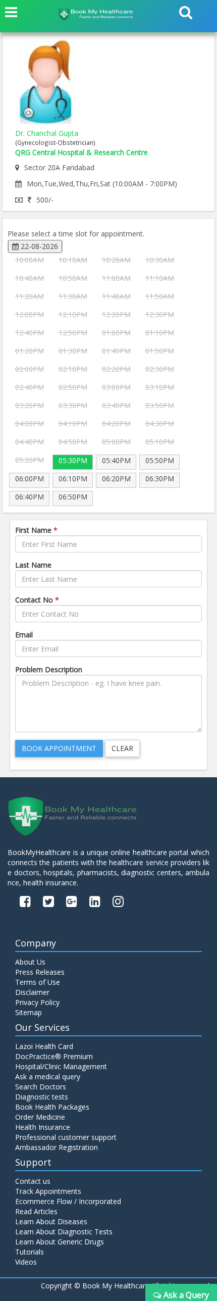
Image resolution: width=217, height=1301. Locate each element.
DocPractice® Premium (54, 1056)
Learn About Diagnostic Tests (64, 1231)
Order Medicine (40, 1117)
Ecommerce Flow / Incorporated (68, 1201)
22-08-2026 (38, 246)
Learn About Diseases (51, 1221)
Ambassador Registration (56, 1147)
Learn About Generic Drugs (59, 1241)
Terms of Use (37, 982)
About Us (30, 962)
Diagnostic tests (41, 1097)
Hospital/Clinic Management (61, 1066)
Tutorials (29, 1252)
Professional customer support (66, 1137)
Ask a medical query (47, 1076)
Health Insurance (42, 1127)
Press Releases (40, 972)
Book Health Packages (52, 1107)
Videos (26, 1262)
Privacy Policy (37, 1002)
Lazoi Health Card (44, 1046)
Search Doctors (40, 1086)
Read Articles (36, 1211)
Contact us (32, 1181)
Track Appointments (48, 1191)
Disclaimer (32, 992)
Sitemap (28, 1012)
